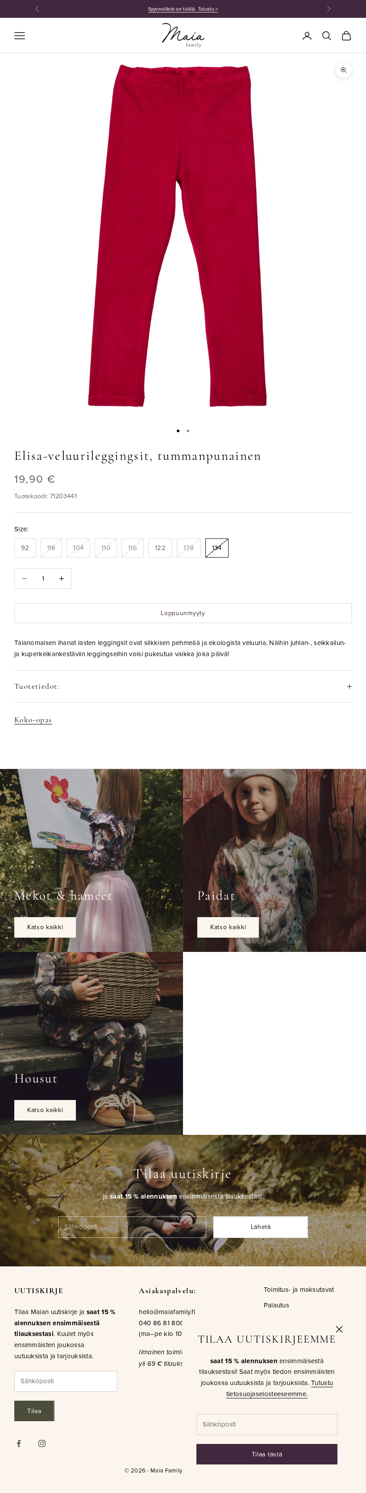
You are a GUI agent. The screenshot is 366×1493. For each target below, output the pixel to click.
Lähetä (261, 1226)
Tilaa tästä (267, 1454)
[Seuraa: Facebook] (18, 1443)
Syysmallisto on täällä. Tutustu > (183, 8)
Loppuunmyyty (183, 612)
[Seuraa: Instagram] (41, 1443)
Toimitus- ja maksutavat (299, 1289)
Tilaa (34, 1410)
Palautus (276, 1305)
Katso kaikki (45, 926)
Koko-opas (33, 719)
